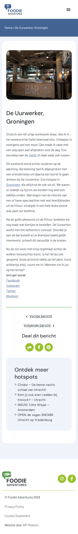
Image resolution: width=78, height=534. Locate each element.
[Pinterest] (49, 347)
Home (8, 28)
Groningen (13, 185)
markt (33, 155)
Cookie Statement (17, 516)
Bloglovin (12, 296)
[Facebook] (39, 347)
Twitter (11, 291)
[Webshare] (29, 347)
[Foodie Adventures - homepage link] (13, 9)
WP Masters (30, 525)
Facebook (13, 280)
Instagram (13, 285)
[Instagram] (62, 479)
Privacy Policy (14, 506)
